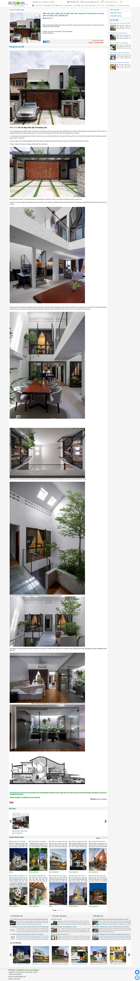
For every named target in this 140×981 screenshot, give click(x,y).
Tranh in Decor (68, 5)
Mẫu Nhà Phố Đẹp (116, 13)
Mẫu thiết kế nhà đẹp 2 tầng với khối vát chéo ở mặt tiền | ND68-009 (120, 24)
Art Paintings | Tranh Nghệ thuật (52, 5)
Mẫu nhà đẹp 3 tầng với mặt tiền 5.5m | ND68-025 (77, 876)
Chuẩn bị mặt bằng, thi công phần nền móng (63, 927)
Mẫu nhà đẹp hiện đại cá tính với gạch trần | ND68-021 (97, 842)
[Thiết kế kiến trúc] (20, 4)
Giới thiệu (39, 5)
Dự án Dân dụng (79, 5)
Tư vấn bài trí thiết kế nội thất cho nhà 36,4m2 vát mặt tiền (26, 934)
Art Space (45, 2)
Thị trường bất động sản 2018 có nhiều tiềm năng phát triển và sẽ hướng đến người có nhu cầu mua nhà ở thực (111, 935)
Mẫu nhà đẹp (100, 5)
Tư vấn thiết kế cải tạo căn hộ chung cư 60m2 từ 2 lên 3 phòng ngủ (29, 927)
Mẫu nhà (13, 128)
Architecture (36, 2)
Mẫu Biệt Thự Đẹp (116, 16)
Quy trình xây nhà (56, 919)
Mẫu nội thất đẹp (90, 5)
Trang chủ (12, 10)
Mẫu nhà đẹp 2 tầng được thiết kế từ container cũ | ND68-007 (120, 53)
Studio (52, 2)
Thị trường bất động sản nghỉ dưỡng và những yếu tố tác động (110, 919)
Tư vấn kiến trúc (111, 5)
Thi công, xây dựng (123, 5)
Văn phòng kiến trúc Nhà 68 (18, 793)
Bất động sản (98, 916)
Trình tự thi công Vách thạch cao (60, 934)
